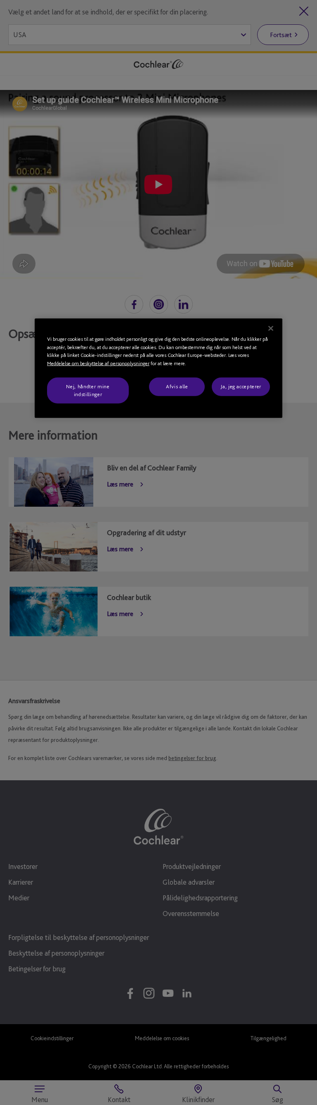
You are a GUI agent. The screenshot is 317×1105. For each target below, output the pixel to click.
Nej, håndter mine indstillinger (87, 390)
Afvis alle (177, 386)
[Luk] (271, 328)
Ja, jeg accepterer (240, 386)
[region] (158, 368)
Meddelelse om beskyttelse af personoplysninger (98, 363)
